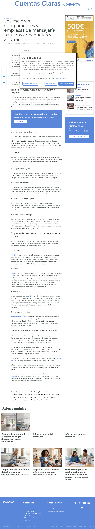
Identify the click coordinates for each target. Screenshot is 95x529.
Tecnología (8, 18)
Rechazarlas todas (51, 83)
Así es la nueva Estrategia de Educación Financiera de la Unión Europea (83, 98)
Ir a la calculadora (79, 136)
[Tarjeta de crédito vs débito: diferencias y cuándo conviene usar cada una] (47, 457)
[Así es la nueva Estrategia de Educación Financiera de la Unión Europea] (71, 97)
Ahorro (16, 385)
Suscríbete (20, 121)
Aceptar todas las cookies (66, 83)
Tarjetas (27, 385)
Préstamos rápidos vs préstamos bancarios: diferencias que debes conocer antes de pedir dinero (77, 474)
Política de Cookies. (61, 78)
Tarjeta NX (21, 385)
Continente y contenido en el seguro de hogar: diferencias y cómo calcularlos (15, 438)
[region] (48, 71)
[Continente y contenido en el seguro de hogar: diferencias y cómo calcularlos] (15, 422)
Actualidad (78, 87)
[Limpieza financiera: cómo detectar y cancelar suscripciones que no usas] (15, 457)
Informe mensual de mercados (43, 435)
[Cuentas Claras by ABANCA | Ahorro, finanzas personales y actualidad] (47, 3)
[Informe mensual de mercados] (47, 422)
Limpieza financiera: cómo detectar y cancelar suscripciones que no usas (15, 472)
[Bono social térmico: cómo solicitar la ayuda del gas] (71, 90)
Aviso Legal (54, 526)
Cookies (75, 526)
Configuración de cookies (30, 83)
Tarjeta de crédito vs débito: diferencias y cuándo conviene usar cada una (47, 472)
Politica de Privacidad (65, 526)
